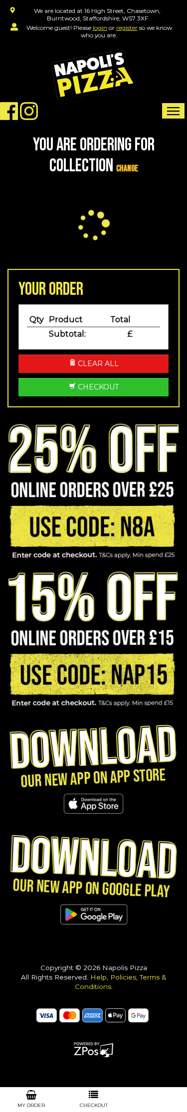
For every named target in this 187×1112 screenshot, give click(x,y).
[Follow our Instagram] (29, 110)
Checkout (97, 386)
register (127, 27)
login (100, 27)
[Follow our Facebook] (9, 110)
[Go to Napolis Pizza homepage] (93, 74)
